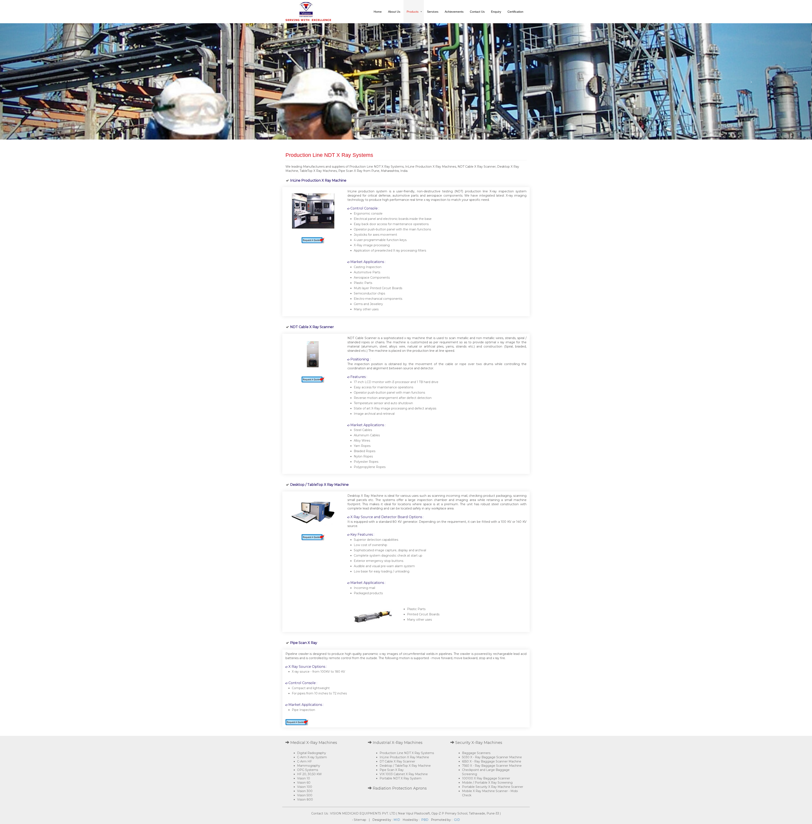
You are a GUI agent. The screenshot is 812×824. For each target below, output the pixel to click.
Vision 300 (305, 791)
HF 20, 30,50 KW (309, 774)
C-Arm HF (304, 761)
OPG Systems (307, 770)
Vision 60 (303, 782)
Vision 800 (305, 799)
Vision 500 (304, 795)
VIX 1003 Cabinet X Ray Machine (404, 774)
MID (397, 820)
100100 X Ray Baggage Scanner (486, 778)
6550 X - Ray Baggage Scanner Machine (491, 761)
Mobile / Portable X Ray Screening (487, 782)
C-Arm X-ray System (312, 757)
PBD (424, 820)
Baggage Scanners (476, 753)
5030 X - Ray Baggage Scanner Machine (492, 757)
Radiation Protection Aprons (399, 788)
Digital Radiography (311, 753)
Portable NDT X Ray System (400, 778)
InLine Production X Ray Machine (404, 757)
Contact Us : (320, 813)
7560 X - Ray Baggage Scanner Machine (492, 766)
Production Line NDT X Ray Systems (407, 753)
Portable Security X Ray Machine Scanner (492, 787)
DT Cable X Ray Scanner (397, 761)
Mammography (308, 766)
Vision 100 (304, 787)
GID (456, 820)
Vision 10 (303, 778)
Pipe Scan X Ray (392, 770)
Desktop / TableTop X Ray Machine (405, 766)
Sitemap (360, 820)
